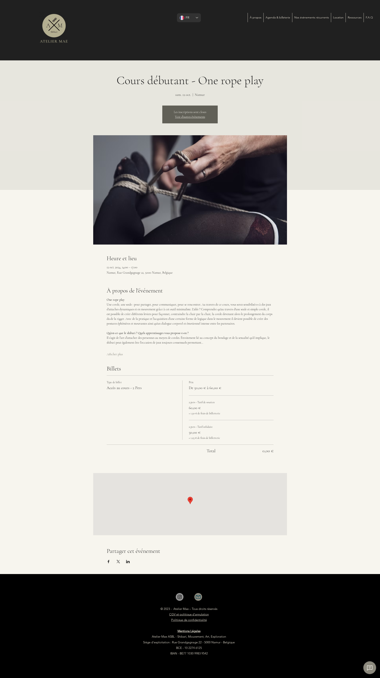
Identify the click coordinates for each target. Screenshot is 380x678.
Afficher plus (115, 354)
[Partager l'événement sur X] (118, 561)
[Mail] (198, 597)
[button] (311, 17)
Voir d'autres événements (190, 117)
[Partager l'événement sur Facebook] (108, 561)
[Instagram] (179, 597)
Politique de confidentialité (189, 620)
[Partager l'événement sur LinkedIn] (128, 561)
